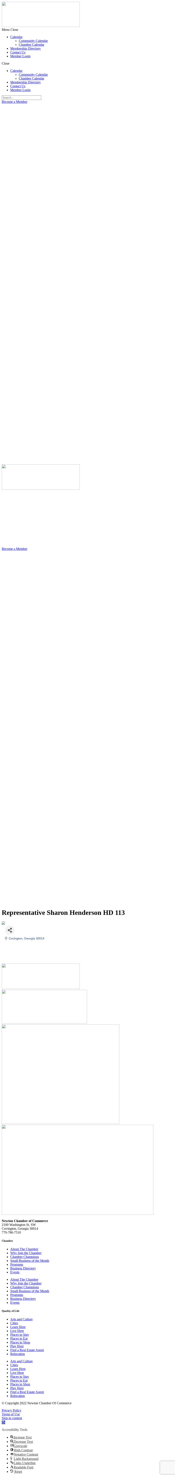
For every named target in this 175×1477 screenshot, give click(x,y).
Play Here (17, 1346)
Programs (16, 1264)
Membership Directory (25, 48)
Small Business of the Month (29, 1260)
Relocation (17, 1354)
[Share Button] (10, 930)
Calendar (16, 37)
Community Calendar (33, 41)
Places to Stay (19, 1334)
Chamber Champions (24, 1257)
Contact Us (17, 52)
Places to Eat (19, 1338)
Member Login (20, 56)
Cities (14, 1323)
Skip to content (12, 1418)
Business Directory (23, 1268)
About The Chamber (24, 1249)
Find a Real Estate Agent (27, 1350)
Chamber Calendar (31, 44)
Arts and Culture (21, 1319)
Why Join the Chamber (25, 1253)
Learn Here (18, 1327)
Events (14, 1272)
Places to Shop (20, 1342)
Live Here (17, 1331)
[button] (87, 30)
